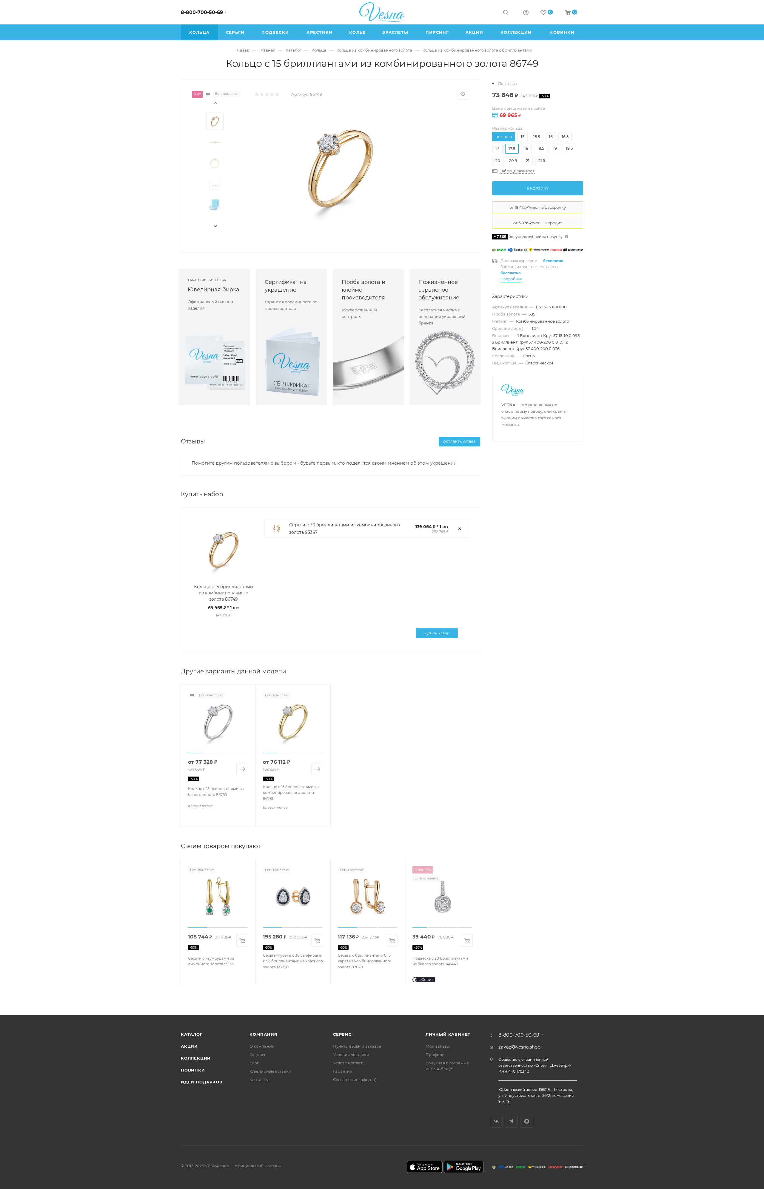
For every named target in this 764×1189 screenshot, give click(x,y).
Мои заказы (438, 1046)
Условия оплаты (349, 1062)
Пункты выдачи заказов (357, 1046)
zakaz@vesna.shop (519, 1047)
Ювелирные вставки (270, 1071)
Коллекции (196, 1058)
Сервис (342, 1034)
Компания (263, 1034)
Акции (189, 1046)
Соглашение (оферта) (354, 1079)
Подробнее (511, 279)
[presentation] (215, 103)
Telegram (511, 1121)
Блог (254, 1062)
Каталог (192, 1034)
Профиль (435, 1054)
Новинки (193, 1070)
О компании (262, 1046)
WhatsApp (526, 1121)
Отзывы (257, 1054)
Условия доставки (351, 1054)
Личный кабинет (448, 1034)
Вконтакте (496, 1121)
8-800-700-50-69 (202, 12)
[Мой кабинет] (526, 13)
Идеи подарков (201, 1082)
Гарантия (342, 1071)
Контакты (259, 1079)
